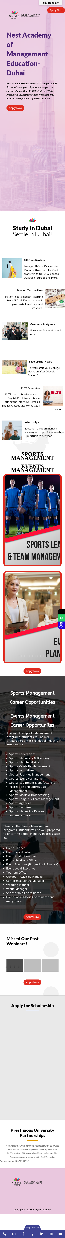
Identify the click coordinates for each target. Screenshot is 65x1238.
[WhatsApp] (61, 618)
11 (45, 559)
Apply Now (15, 108)
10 (43, 559)
